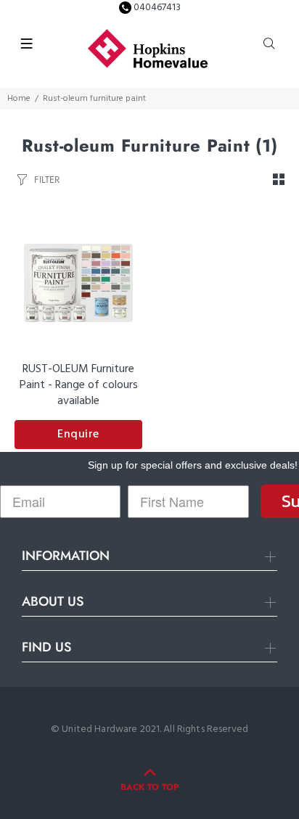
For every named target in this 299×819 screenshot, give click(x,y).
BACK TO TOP (149, 787)
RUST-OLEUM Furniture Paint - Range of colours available (79, 385)
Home (18, 98)
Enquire (78, 434)
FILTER (47, 179)
